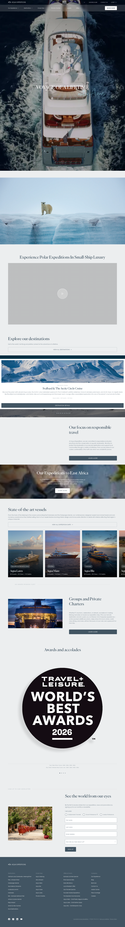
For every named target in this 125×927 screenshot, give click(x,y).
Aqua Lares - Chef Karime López (73, 902)
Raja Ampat (11, 902)
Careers (93, 896)
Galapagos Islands (13, 883)
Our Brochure (93, 2)
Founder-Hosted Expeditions (72, 892)
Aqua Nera (39, 883)
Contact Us (94, 886)
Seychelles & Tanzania (14, 886)
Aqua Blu (38, 886)
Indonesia (11, 892)
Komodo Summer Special (71, 876)
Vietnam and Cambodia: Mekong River (19, 876)
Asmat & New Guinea (14, 905)
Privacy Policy (113, 919)
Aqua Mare (39, 889)
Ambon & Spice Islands (14, 899)
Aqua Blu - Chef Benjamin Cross (73, 905)
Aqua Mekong (40, 876)
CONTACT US (104, 2)
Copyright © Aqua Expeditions (81, 919)
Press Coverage (95, 892)
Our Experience (95, 876)
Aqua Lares (39, 892)
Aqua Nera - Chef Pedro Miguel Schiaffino (76, 899)
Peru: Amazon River (13, 879)
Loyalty (69, 8)
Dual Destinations (13, 909)
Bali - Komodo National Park (16, 896)
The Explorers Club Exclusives (72, 896)
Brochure (93, 883)
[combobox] (91, 841)
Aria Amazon (39, 879)
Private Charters (40, 896)
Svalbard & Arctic (13, 889)
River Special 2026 (69, 879)
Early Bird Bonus (68, 883)
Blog (92, 879)
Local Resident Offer (69, 886)
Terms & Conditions (104, 919)
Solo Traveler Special (69, 889)
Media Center (95, 889)
